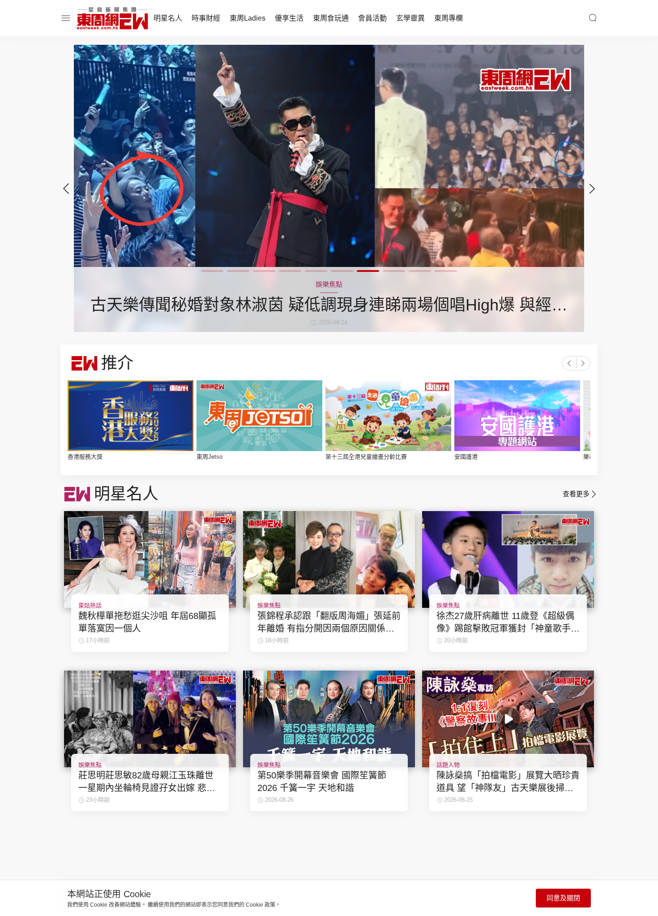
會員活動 (372, 18)
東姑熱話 (90, 605)
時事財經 (206, 18)
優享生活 (289, 18)
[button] (592, 188)
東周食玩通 (331, 18)
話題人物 (448, 764)
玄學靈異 (410, 18)
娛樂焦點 (269, 605)
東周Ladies (247, 18)
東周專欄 (448, 18)
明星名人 (168, 18)
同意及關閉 (563, 898)
